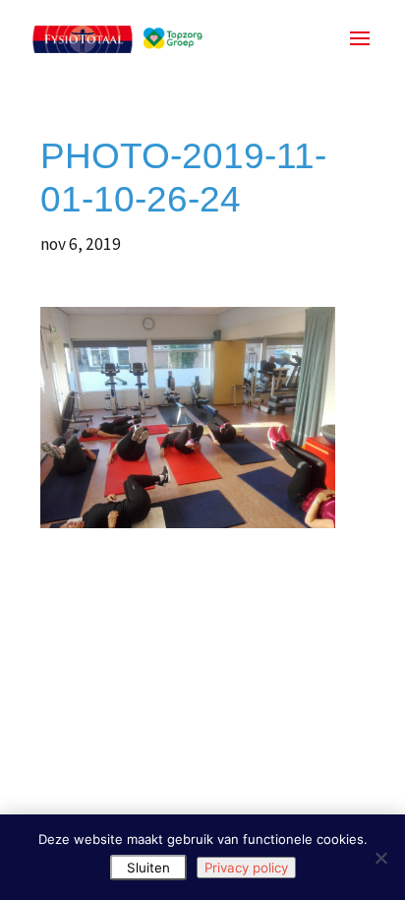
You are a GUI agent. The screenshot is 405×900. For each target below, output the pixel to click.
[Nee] (380, 858)
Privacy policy (246, 867)
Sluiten (148, 867)
